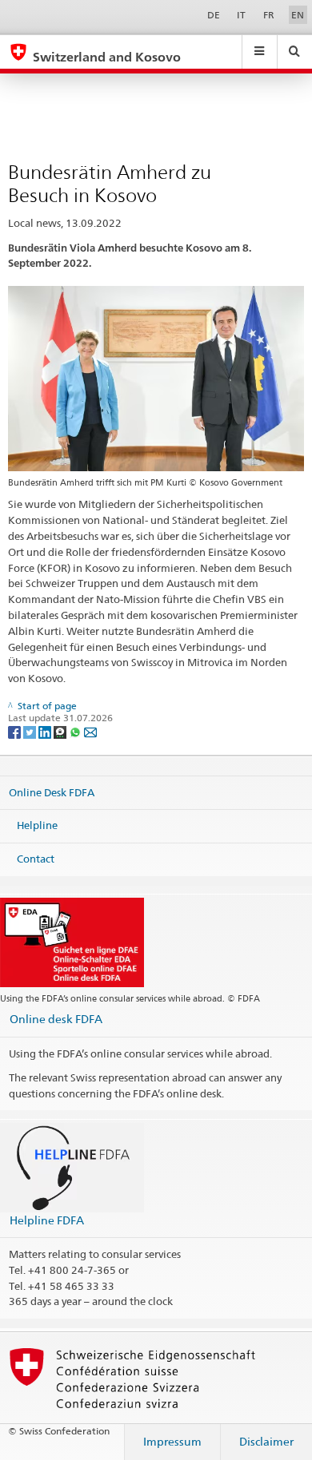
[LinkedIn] (46, 731)
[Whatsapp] (76, 731)
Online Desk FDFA (51, 792)
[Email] (90, 731)
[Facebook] (15, 731)
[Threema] (61, 731)
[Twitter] (30, 731)
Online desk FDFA (56, 1019)
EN (297, 15)
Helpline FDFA (47, 1220)
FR (268, 15)
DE (213, 15)
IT (241, 15)
